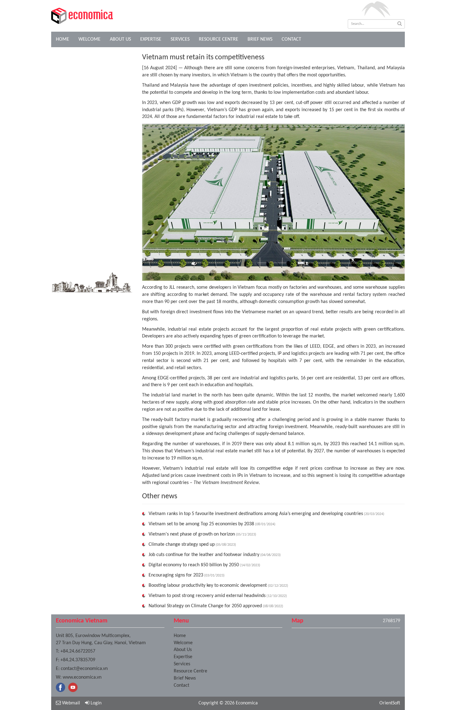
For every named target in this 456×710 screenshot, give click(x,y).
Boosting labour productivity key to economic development (208, 585)
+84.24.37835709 (77, 660)
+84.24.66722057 (77, 651)
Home (62, 39)
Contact (291, 39)
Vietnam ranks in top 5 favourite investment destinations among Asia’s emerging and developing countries (256, 513)
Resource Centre (218, 39)
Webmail (70, 703)
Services (180, 39)
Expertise (150, 39)
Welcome (89, 39)
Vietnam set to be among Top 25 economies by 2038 (201, 524)
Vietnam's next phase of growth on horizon (192, 534)
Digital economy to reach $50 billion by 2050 (194, 565)
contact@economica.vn (84, 668)
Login (95, 703)
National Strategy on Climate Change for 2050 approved (205, 606)
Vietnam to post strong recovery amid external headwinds (207, 595)
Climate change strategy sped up (182, 544)
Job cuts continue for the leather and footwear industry (204, 554)
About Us (120, 39)
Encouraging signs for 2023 (176, 575)
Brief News (260, 39)
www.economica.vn (82, 677)
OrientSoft (389, 703)
